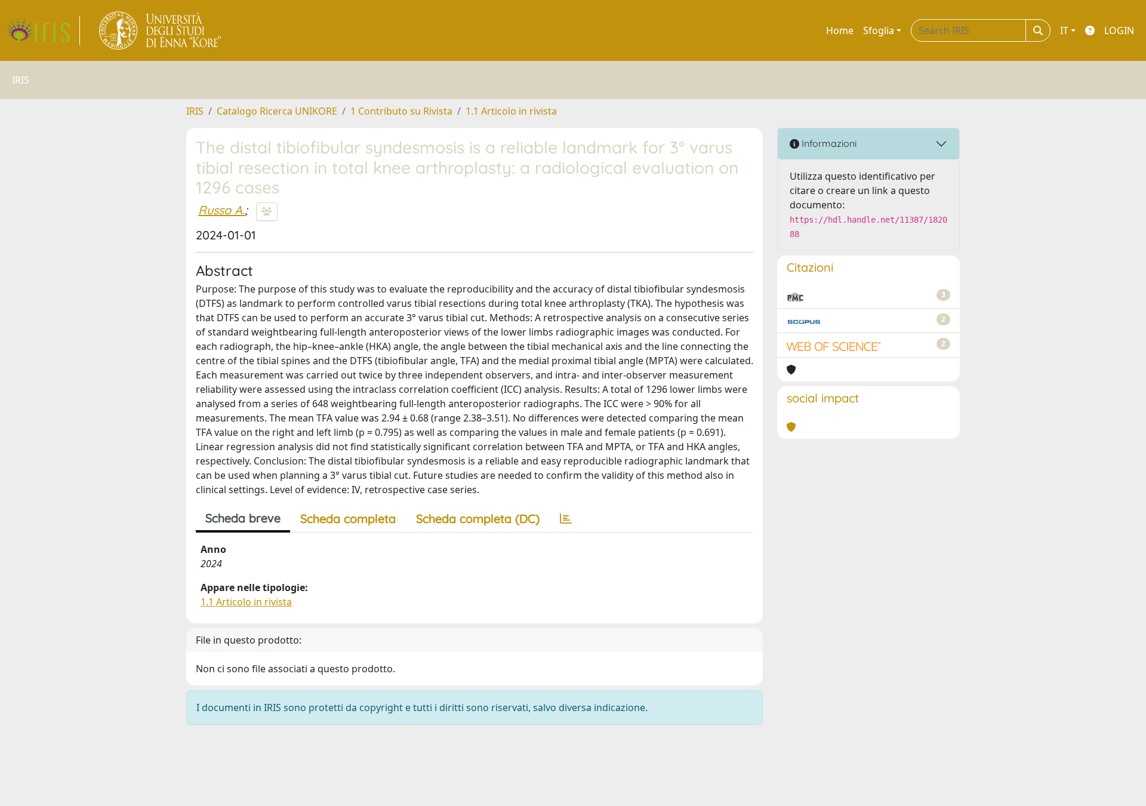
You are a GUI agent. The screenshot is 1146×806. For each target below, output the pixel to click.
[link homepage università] (161, 30)
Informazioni (828, 143)
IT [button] (1064, 30)
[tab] (566, 518)
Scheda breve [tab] (243, 517)
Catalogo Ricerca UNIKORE (277, 111)
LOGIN (1119, 30)
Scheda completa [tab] (348, 518)
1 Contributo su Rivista (401, 111)
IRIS (195, 111)
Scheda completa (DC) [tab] (478, 518)
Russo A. (221, 209)
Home (840, 30)
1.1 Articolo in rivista (511, 111)
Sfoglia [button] (878, 30)
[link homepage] (43, 30)
